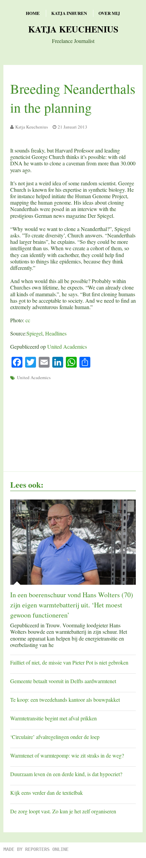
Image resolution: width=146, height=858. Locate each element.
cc (27, 320)
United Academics (67, 346)
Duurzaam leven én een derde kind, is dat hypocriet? (66, 774)
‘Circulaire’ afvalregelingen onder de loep (54, 736)
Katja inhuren (69, 13)
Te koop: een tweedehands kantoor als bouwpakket (65, 699)
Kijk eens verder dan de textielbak (46, 792)
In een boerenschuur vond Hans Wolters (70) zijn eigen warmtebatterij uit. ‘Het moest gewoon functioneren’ (71, 605)
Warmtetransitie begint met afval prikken (53, 718)
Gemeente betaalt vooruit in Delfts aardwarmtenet (63, 681)
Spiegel (34, 333)
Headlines (56, 333)
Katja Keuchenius (73, 29)
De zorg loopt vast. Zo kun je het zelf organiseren (63, 811)
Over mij (109, 13)
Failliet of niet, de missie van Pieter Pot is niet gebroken (69, 662)
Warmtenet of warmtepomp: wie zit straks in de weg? (67, 755)
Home (33, 13)
